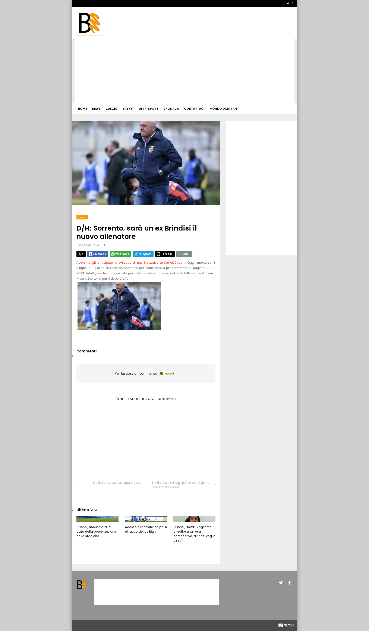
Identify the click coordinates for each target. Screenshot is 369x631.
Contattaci (194, 109)
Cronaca (171, 109)
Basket (128, 109)
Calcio (111, 109)
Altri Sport (148, 109)
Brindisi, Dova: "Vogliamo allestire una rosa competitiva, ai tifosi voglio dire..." (194, 534)
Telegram (144, 254)
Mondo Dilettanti (224, 109)
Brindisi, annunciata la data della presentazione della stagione (96, 531)
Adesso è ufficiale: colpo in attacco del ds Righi (146, 529)
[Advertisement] (184, 71)
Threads (167, 254)
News (96, 109)
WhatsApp (122, 254)
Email (186, 254)
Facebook (99, 254)
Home (82, 109)
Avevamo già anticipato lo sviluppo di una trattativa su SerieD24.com (130, 262)
